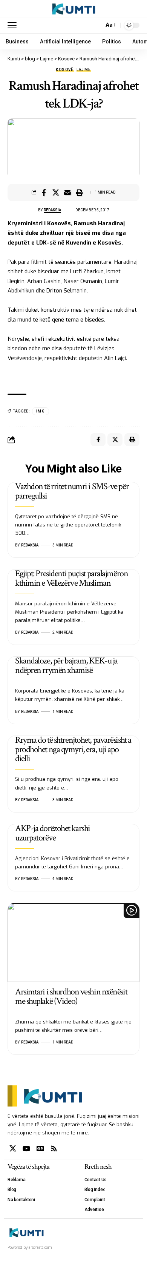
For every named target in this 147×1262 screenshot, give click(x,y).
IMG (40, 411)
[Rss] (54, 1148)
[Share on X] (56, 192)
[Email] (67, 192)
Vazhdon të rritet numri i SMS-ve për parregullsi (72, 491)
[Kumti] (74, 9)
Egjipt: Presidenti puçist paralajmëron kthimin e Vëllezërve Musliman (71, 578)
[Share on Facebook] (44, 192)
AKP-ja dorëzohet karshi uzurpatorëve (52, 832)
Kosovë (65, 70)
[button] (14, 25)
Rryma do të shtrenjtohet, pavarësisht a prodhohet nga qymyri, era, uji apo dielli (73, 749)
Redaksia (52, 210)
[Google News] (40, 1148)
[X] (13, 1148)
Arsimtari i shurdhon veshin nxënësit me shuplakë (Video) (71, 996)
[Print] (79, 192)
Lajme (84, 70)
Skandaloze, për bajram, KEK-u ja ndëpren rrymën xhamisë (66, 665)
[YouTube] (26, 1148)
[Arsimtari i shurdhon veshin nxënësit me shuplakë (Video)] (73, 942)
